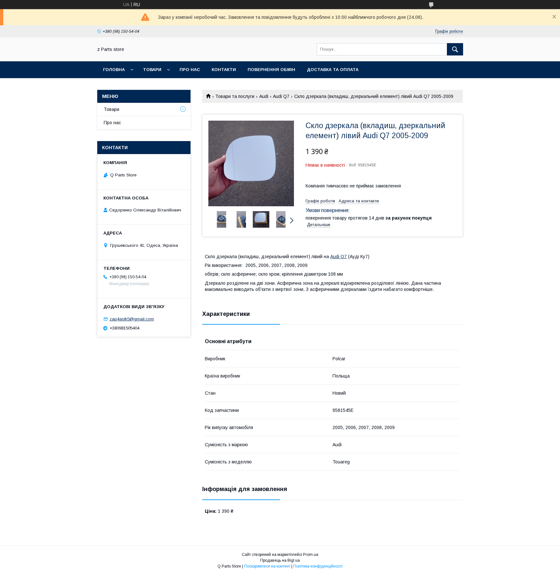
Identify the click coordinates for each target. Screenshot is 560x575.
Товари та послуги (234, 96)
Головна (114, 69)
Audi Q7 (281, 96)
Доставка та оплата (332, 69)
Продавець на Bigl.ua (280, 560)
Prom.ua (310, 554)
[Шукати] (455, 49)
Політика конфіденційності (318, 566)
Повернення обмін (271, 69)
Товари (152, 69)
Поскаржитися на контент (267, 566)
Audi (263, 96)
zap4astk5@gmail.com (132, 319)
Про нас (190, 69)
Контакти (224, 69)
